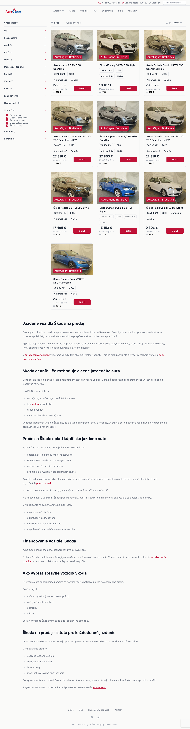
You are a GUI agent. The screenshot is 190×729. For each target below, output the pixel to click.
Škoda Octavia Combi (19, 123)
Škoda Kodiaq (16, 125)
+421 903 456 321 (111, 2)
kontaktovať (99, 687)
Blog (120, 10)
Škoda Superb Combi (19, 118)
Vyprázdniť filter (73, 22)
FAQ (95, 10)
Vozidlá (84, 10)
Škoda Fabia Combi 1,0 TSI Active (164, 207)
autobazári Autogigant (37, 355)
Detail (82, 88)
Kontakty (132, 10)
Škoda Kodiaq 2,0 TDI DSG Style (117, 65)
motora (36, 404)
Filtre (56, 22)
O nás (72, 10)
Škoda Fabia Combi (18, 120)
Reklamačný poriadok (98, 710)
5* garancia (107, 10)
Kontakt (118, 710)
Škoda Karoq (15, 115)
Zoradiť (176, 23)
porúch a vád (43, 483)
